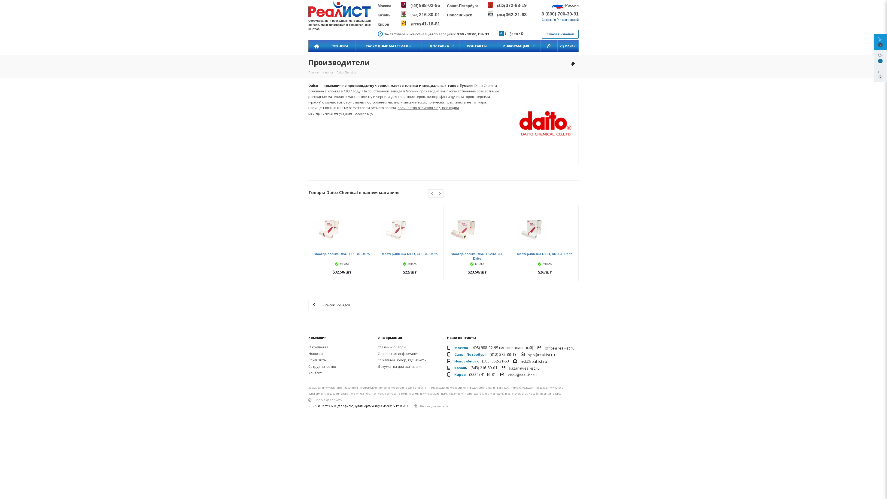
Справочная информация (398, 353)
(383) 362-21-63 (495, 361)
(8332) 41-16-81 (482, 374)
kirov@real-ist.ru (522, 374)
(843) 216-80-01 (484, 367)
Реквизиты (317, 360)
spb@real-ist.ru (541, 354)
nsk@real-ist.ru (534, 361)
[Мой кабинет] (549, 46)
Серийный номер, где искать (402, 360)
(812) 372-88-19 (503, 354)
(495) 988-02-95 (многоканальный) (502, 347)
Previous (432, 194)
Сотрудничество (322, 366)
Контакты (316, 373)
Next (440, 194)
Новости (315, 353)
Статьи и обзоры (392, 347)
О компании (318, 347)
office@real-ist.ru (559, 348)
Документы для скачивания (400, 366)
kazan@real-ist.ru (524, 368)
